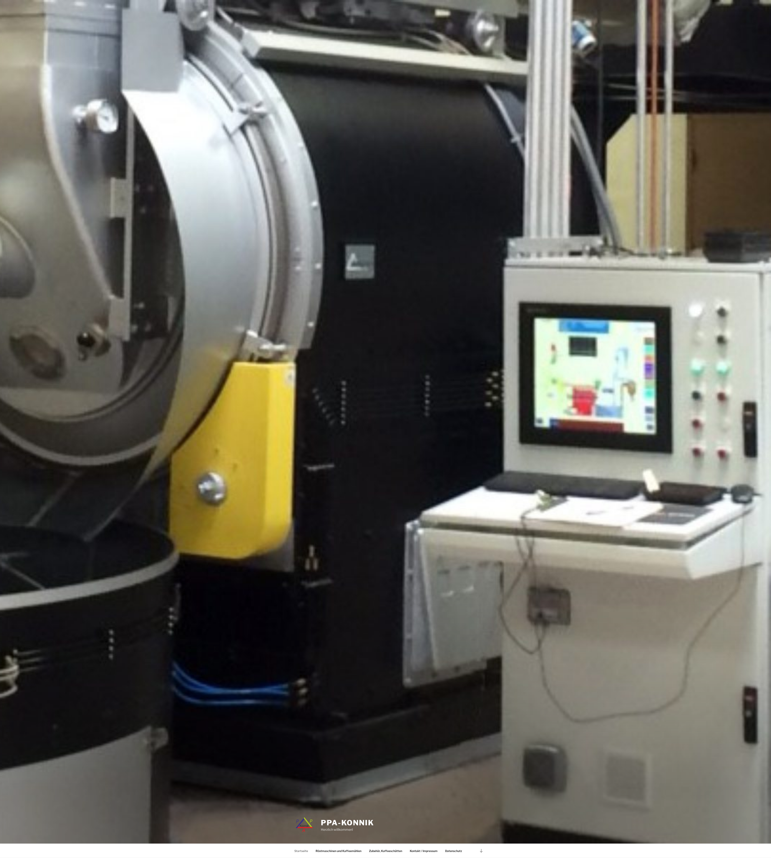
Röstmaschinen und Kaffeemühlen (338, 851)
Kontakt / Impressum (424, 851)
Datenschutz (453, 851)
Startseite (301, 851)
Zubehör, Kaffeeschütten (385, 851)
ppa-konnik (347, 822)
